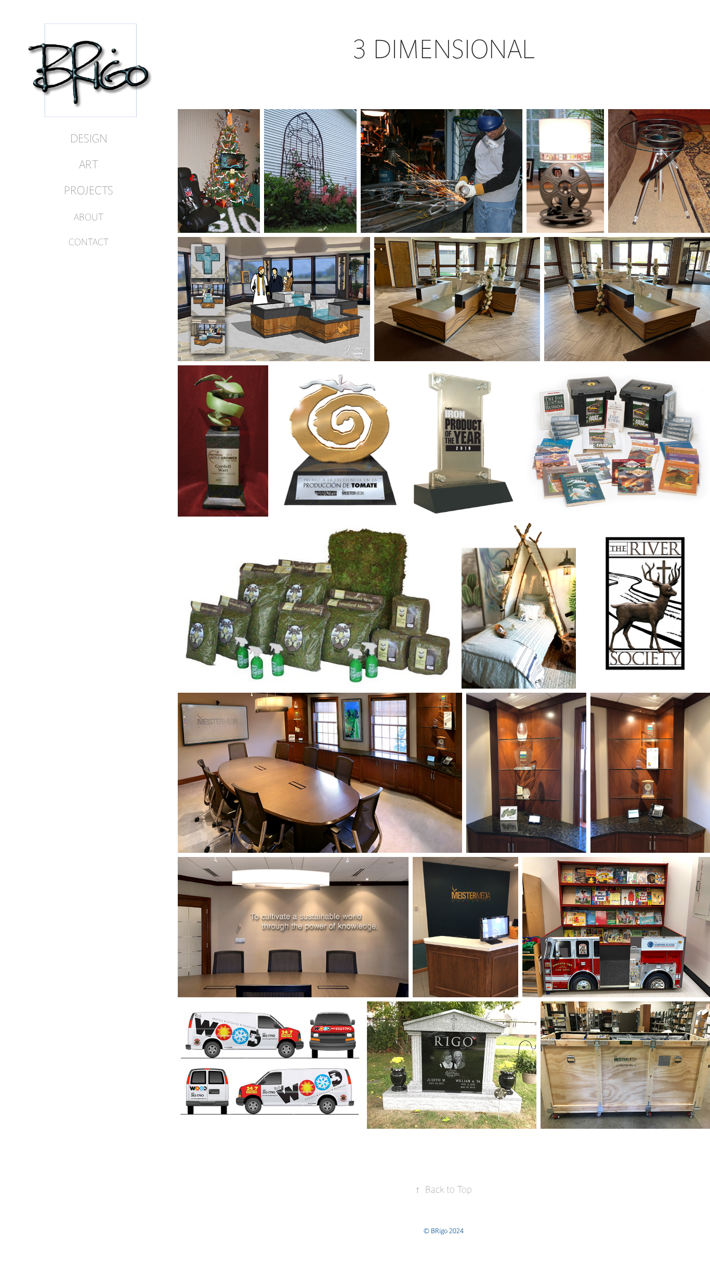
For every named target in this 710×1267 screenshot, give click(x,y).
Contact (89, 241)
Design (89, 138)
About (88, 217)
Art (88, 164)
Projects (88, 190)
